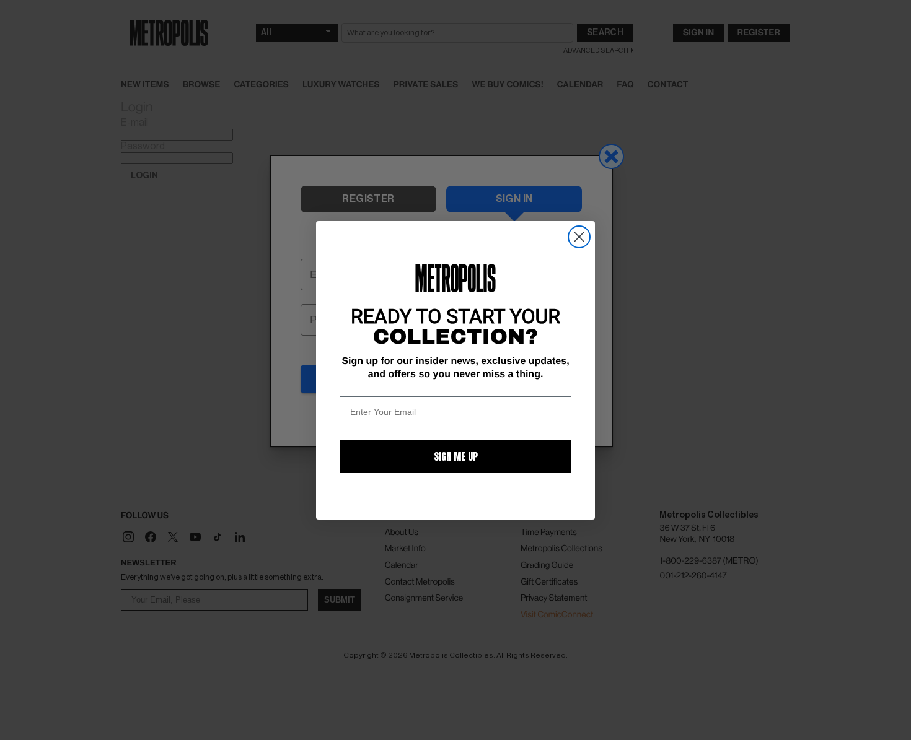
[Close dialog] (579, 237)
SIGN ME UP (456, 456)
